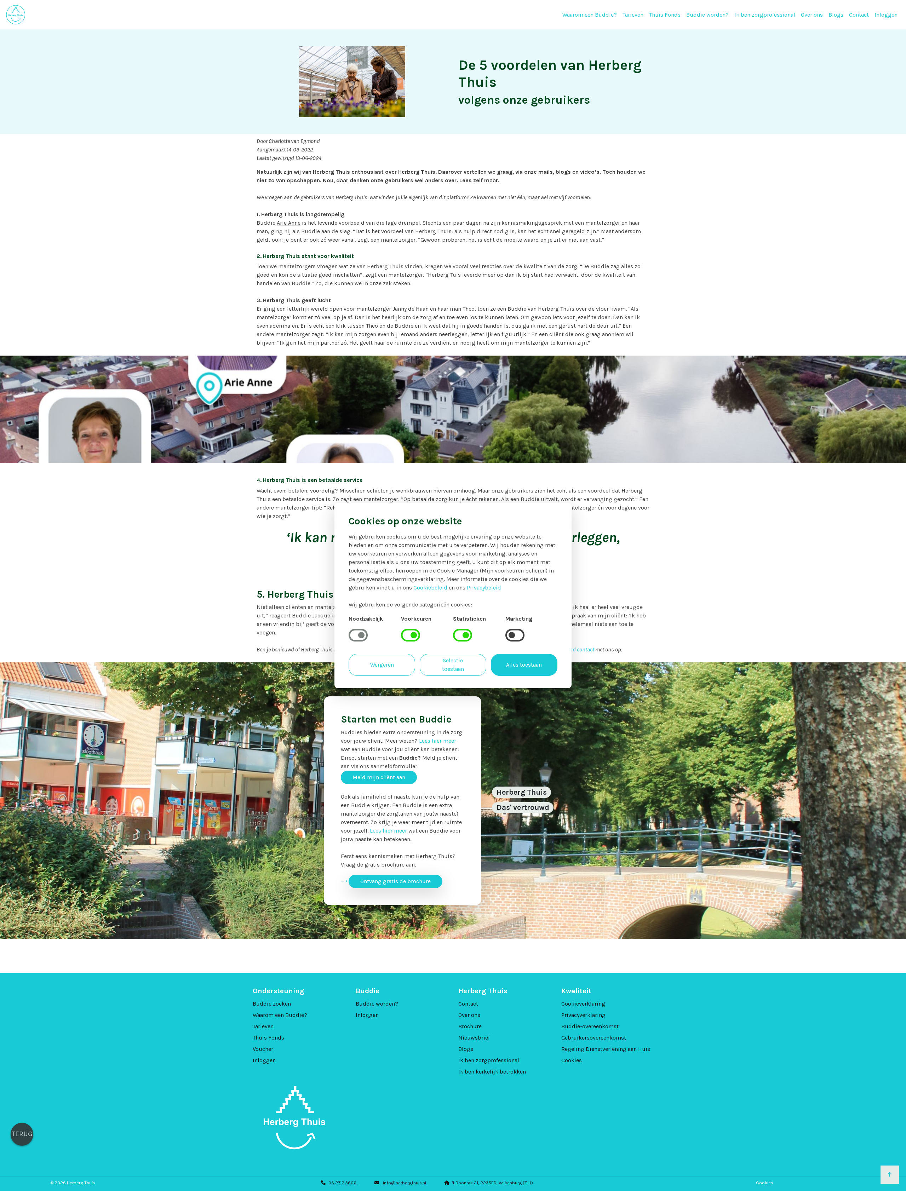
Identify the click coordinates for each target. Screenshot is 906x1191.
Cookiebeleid (430, 587)
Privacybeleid (484, 587)
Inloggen (886, 14)
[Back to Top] (890, 1175)
